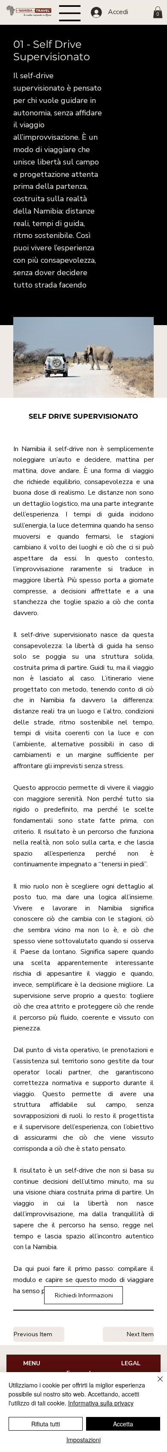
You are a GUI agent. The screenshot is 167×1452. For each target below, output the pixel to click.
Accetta (123, 1424)
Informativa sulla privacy (101, 1403)
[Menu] (70, 13)
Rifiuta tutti (45, 1424)
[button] (158, 12)
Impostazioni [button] (83, 1439)
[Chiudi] (155, 1384)
